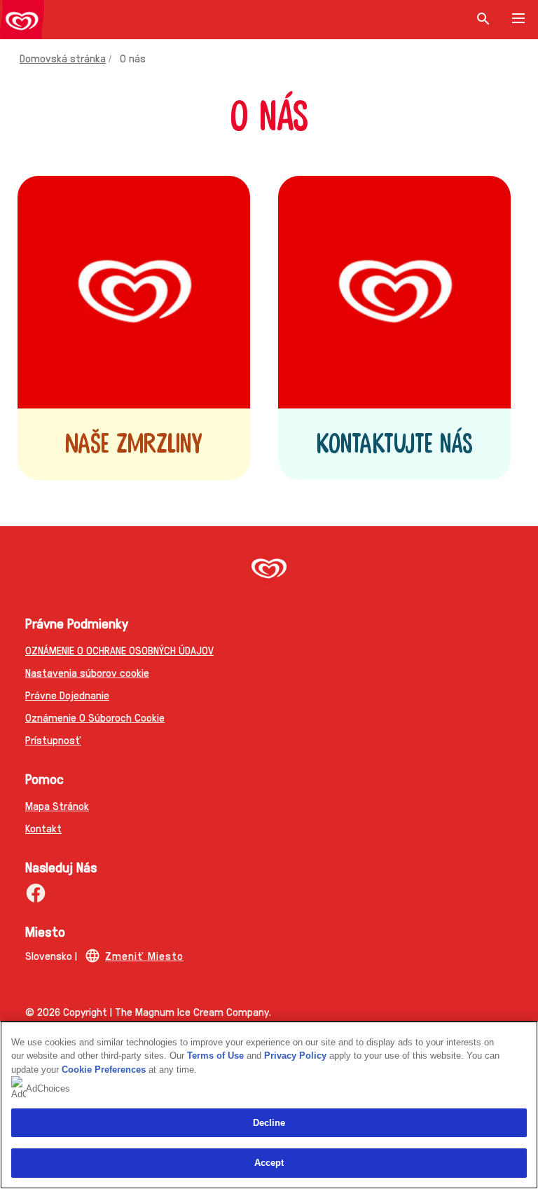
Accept (269, 1162)
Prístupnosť (53, 739)
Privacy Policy (295, 1055)
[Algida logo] (22, 22)
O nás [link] (133, 57)
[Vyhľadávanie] (483, 19)
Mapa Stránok (57, 805)
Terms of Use (215, 1055)
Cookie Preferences (104, 1069)
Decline (269, 1123)
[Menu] (518, 23)
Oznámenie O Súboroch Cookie (95, 717)
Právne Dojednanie (67, 694)
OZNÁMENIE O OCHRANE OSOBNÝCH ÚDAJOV (119, 649)
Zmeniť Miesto (144, 955)
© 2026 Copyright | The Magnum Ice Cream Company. (148, 1011)
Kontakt (43, 827)
